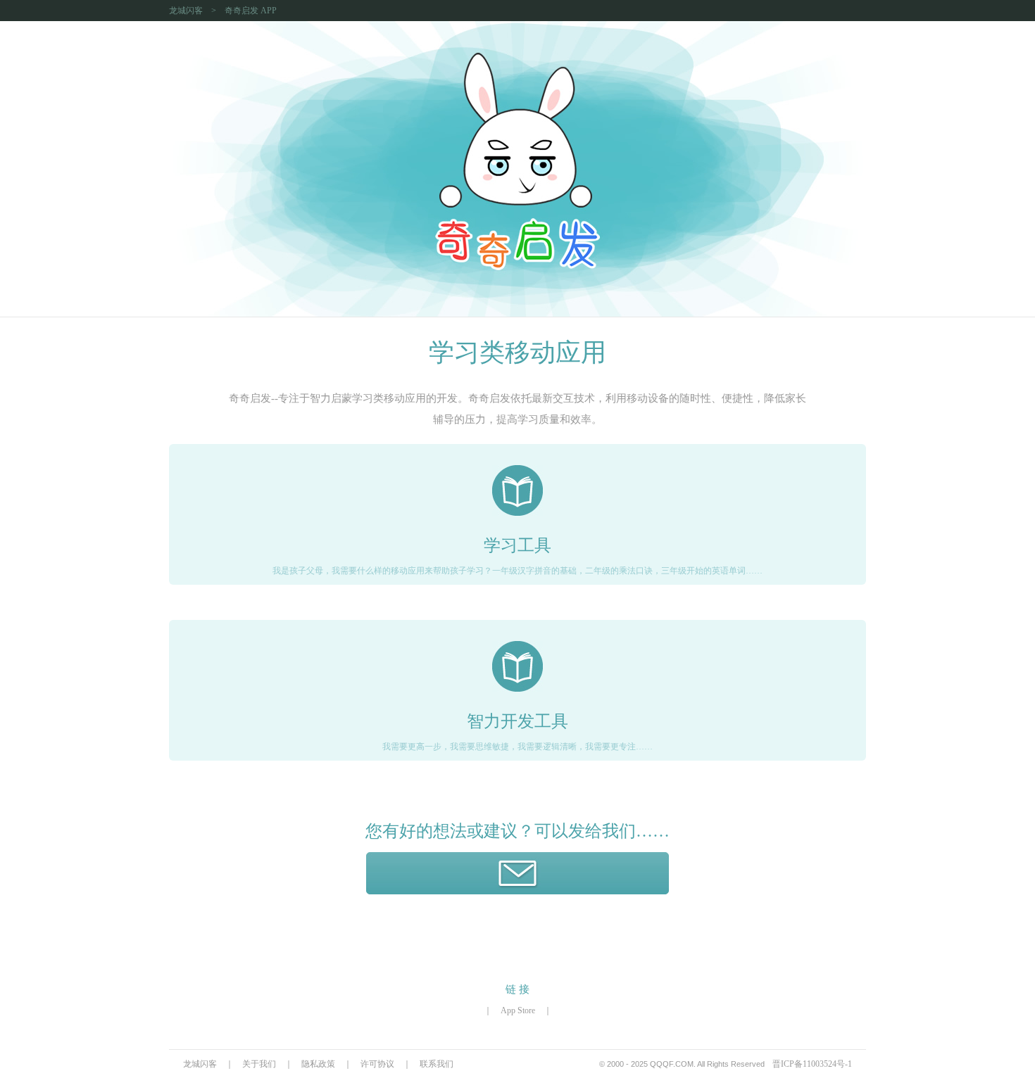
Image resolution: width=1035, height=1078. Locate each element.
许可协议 (377, 1064)
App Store (518, 1010)
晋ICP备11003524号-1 (812, 1064)
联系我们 (436, 1064)
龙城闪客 (186, 10)
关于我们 (259, 1064)
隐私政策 (318, 1064)
